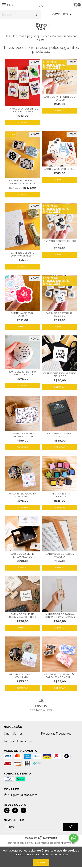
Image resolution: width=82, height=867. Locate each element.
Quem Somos (13, 733)
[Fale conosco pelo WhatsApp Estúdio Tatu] (73, 838)
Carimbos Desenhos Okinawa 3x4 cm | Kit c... (22, 182)
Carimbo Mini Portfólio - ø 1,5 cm (60, 98)
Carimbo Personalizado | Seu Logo (59, 374)
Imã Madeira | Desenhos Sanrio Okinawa (22, 110)
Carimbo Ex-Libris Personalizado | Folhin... (22, 615)
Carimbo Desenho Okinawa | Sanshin (22, 254)
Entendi (41, 862)
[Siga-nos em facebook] (15, 810)
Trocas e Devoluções (17, 741)
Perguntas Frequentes (56, 733)
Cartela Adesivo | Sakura (22, 314)
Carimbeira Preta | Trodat (59, 435)
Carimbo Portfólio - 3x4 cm (59, 242)
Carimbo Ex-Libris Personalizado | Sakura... (22, 555)
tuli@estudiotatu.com (22, 795)
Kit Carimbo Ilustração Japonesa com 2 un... (59, 676)
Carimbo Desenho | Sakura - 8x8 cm (22, 435)
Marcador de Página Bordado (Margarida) (59, 615)
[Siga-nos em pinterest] (23, 810)
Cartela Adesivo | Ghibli (60, 168)
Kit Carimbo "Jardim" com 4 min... (22, 676)
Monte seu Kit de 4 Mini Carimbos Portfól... (22, 373)
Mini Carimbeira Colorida (59, 495)
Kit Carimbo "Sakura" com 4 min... (22, 495)
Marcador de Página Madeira (59, 555)
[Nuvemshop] (41, 839)
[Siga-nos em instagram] (7, 810)
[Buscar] (35, 14)
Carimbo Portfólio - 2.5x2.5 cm (60, 314)
